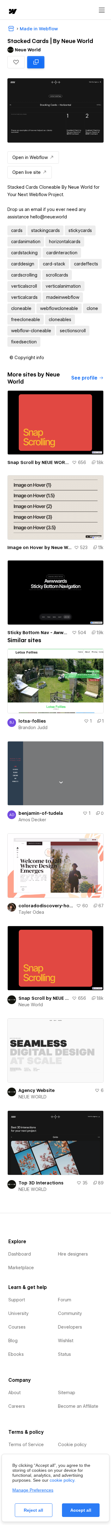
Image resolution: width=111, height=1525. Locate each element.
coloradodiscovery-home (46, 905)
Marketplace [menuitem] (21, 1267)
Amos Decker (32, 819)
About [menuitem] (14, 1392)
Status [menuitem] (64, 1354)
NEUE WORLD (32, 1096)
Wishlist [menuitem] (65, 1340)
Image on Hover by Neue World (39, 547)
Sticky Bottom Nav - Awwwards (38, 632)
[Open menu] (102, 10)
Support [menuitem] (16, 1299)
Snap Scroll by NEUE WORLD (38, 462)
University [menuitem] (18, 1313)
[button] (16, 62)
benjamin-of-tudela (40, 813)
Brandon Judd (32, 727)
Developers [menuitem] (70, 1327)
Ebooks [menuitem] (16, 1354)
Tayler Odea (31, 912)
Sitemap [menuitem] (66, 1392)
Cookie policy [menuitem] (72, 1444)
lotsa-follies (32, 721)
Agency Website (36, 1090)
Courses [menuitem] (17, 1327)
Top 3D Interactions (41, 1182)
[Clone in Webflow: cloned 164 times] (35, 62)
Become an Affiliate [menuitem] (78, 1406)
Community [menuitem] (70, 1313)
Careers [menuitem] (16, 1406)
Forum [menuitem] (64, 1299)
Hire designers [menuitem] (73, 1254)
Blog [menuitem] (13, 1340)
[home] (12, 11)
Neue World (30, 1004)
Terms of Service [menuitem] (26, 1444)
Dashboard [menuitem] (19, 1254)
